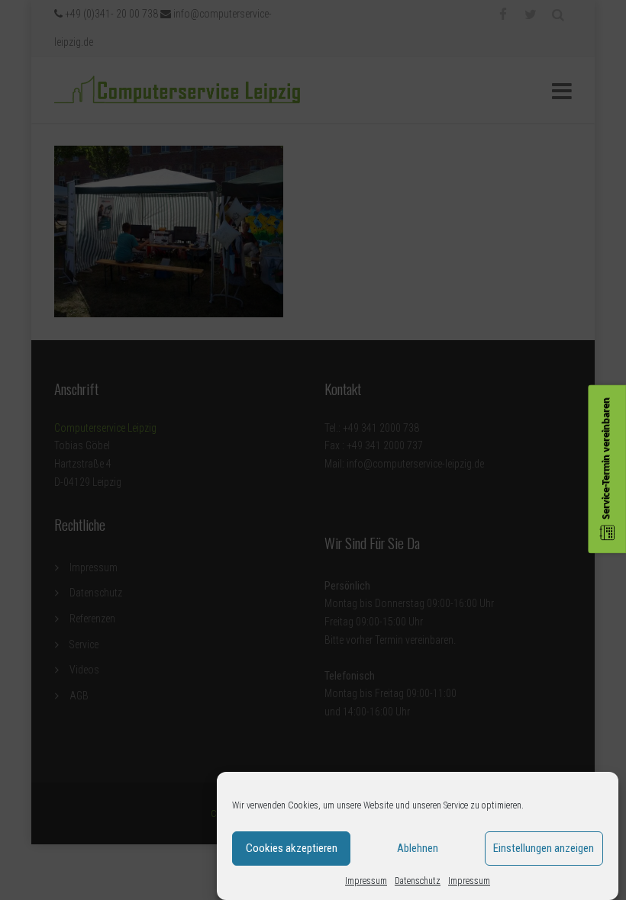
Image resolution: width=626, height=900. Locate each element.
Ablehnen (417, 848)
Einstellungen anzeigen (543, 848)
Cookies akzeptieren (291, 848)
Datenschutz (417, 881)
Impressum (366, 881)
